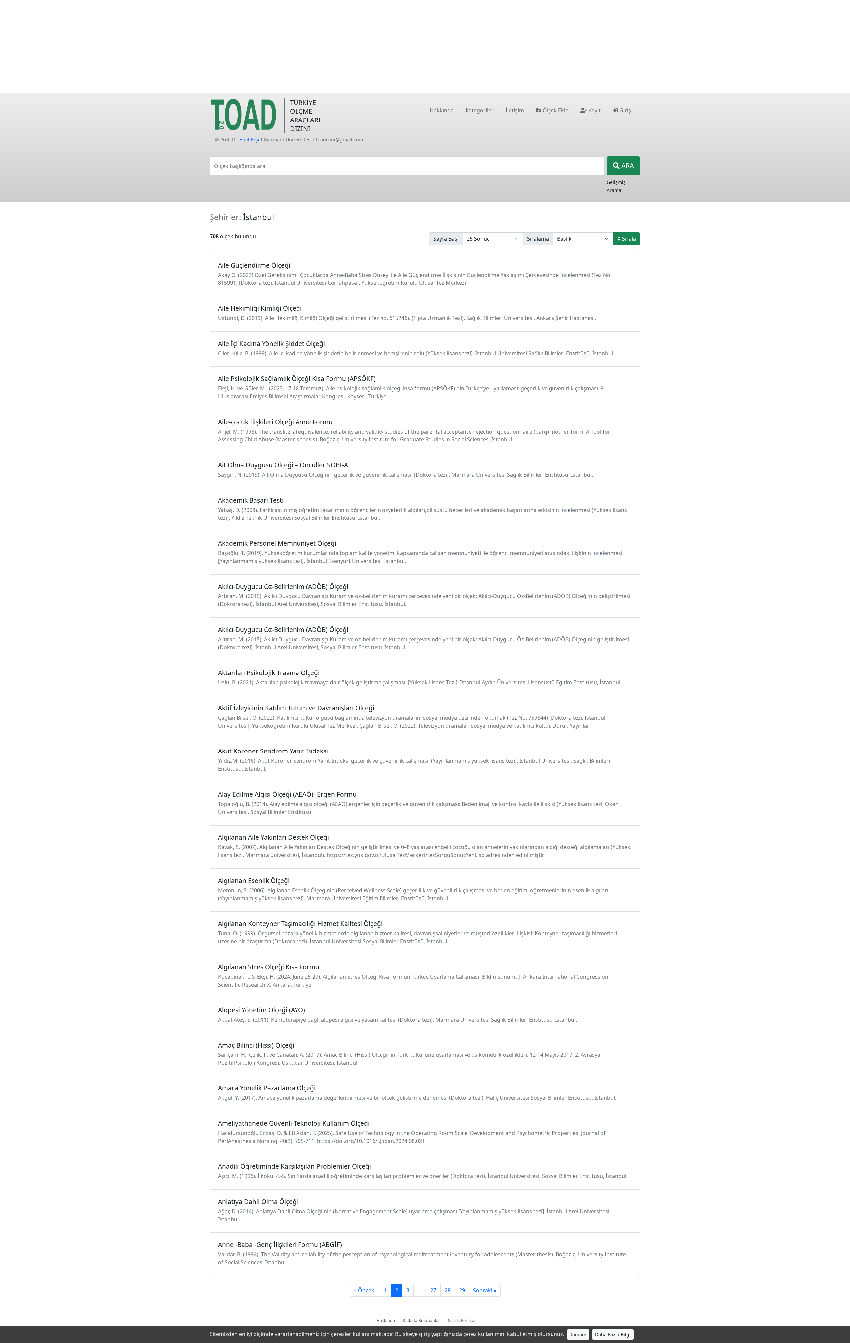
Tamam (578, 1334)
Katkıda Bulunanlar (421, 1320)
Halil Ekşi (249, 139)
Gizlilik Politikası (462, 1320)
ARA (627, 165)
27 (433, 1290)
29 (462, 1290)
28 (448, 1290)
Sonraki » (484, 1290)
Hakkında (386, 1320)
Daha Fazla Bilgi (613, 1334)
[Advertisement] (425, 46)
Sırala (628, 238)
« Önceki (365, 1290)
